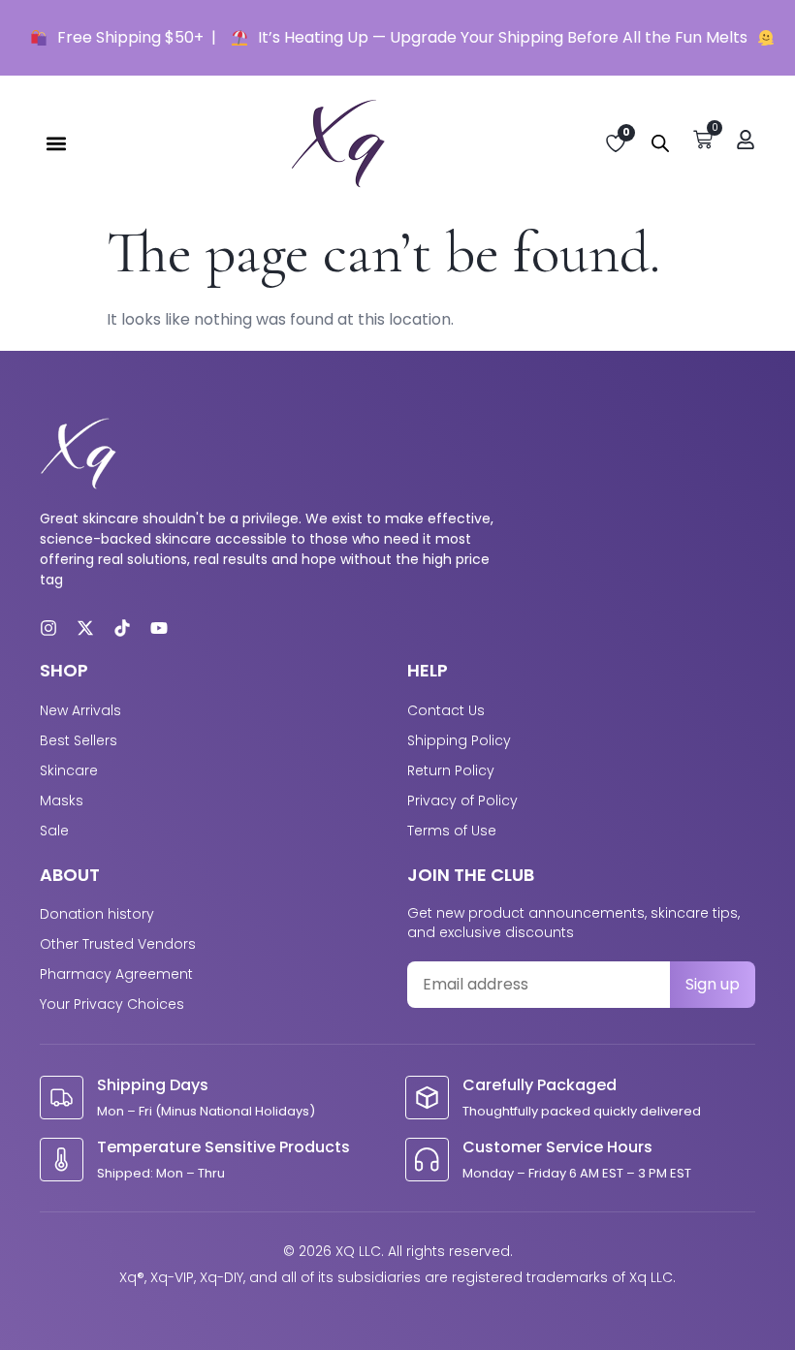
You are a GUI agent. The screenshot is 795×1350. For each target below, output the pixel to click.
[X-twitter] (85, 628)
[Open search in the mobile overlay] (660, 143)
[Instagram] (48, 628)
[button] (56, 143)
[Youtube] (159, 628)
